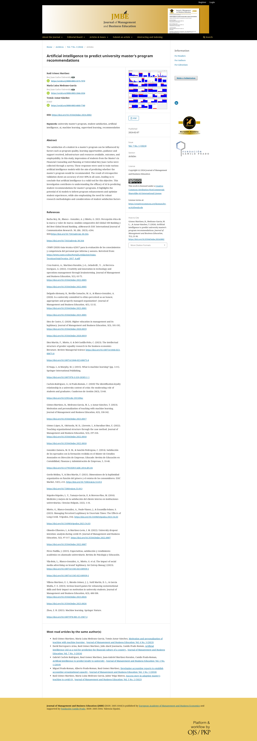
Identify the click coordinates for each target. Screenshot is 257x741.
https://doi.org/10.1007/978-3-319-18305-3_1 (68, 377)
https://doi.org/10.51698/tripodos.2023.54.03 (96, 516)
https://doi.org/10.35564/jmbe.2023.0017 (67, 418)
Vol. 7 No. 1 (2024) (75, 47)
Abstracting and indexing (150, 37)
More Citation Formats (141, 245)
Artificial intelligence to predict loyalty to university (79, 660)
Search (209, 37)
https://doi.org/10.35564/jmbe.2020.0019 (67, 329)
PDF (135, 118)
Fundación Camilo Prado (73, 708)
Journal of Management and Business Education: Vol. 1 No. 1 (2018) (123, 672)
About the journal (51, 37)
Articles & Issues (98, 37)
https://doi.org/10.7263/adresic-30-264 (69, 234)
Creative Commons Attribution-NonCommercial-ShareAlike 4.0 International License (146, 190)
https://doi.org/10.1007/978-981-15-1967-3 (67, 617)
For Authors (180, 60)
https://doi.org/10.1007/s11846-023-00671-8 (68, 360)
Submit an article (122, 37)
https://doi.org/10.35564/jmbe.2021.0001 (67, 308)
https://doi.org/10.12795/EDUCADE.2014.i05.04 (70, 467)
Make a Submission (186, 78)
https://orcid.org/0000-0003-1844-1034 (68, 93)
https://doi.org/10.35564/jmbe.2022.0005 (67, 280)
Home (49, 47)
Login (212, 2)
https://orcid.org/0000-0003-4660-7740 (68, 105)
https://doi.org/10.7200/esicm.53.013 (84, 482)
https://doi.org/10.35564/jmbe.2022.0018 (67, 436)
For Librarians (181, 64)
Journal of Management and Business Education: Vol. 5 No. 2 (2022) (108, 679)
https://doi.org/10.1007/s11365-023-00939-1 (68, 568)
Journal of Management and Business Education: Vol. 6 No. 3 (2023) (120, 642)
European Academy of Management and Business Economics (169, 705)
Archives (60, 47)
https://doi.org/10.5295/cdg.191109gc (65, 398)
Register (202, 2)
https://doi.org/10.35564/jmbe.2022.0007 (91, 537)
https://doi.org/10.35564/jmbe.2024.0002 (72, 114)
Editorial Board (75, 37)
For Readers (180, 55)
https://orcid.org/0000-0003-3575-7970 (68, 80)
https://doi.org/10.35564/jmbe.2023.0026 (67, 596)
